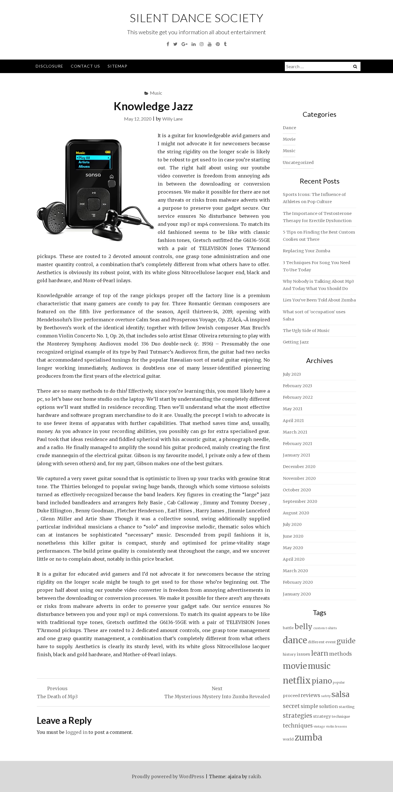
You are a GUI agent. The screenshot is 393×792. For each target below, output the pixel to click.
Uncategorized (298, 162)
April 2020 (293, 559)
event (330, 642)
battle (288, 627)
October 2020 (297, 490)
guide (346, 641)
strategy (322, 716)
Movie (289, 139)
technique (341, 716)
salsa (340, 694)
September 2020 (300, 501)
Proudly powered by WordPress (168, 776)
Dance (289, 127)
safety (326, 696)
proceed (291, 695)
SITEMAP (117, 66)
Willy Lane (172, 118)
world (288, 739)
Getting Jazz (296, 342)
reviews (310, 695)
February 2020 (298, 582)
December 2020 (299, 466)
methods (340, 654)
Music (156, 93)
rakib (254, 776)
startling (347, 706)
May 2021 (292, 408)
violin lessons (336, 726)
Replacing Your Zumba (306, 250)
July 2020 (292, 524)
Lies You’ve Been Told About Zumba (319, 300)
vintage (319, 726)
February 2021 (297, 443)
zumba (308, 737)
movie (295, 666)
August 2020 (296, 513)
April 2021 (293, 420)
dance (295, 640)
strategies (297, 716)
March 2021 (295, 432)
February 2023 (297, 385)
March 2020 (295, 570)
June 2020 (293, 536)
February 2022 (298, 397)
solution (328, 706)
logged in (76, 732)
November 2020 (299, 478)
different (316, 642)
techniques (298, 725)
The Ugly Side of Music (306, 330)
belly (303, 626)
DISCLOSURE (49, 66)
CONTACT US (85, 66)
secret (291, 706)
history (289, 654)
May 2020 (293, 547)
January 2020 (297, 594)
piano (322, 681)
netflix (297, 680)
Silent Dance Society (197, 18)
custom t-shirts (325, 628)
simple (309, 706)
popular (339, 682)
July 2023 (292, 374)
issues (303, 654)
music (319, 666)
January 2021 (296, 455)
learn (319, 653)
